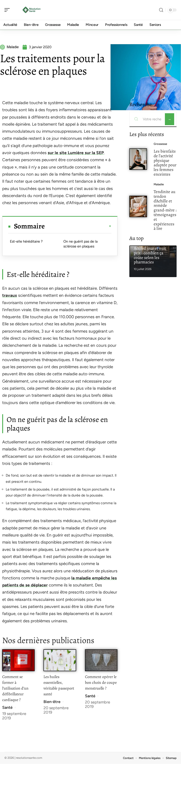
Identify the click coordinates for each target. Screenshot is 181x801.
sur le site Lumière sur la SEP (76, 152)
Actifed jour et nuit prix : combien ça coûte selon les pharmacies (150, 255)
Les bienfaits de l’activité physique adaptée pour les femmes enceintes (165, 162)
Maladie (159, 184)
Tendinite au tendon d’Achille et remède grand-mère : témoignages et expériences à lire (165, 210)
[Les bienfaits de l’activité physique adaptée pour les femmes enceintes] (138, 159)
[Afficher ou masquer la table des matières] (78, 226)
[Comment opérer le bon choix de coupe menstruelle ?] (101, 660)
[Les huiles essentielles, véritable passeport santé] (60, 660)
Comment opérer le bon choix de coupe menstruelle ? (101, 682)
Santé (7, 707)
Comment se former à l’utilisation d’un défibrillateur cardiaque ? (15, 688)
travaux (9, 295)
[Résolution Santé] (32, 10)
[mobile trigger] (8, 10)
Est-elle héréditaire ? (26, 241)
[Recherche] (161, 10)
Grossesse (160, 144)
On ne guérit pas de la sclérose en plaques (80, 243)
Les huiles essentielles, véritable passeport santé (58, 685)
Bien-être (51, 701)
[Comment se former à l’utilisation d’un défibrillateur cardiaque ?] (18, 660)
